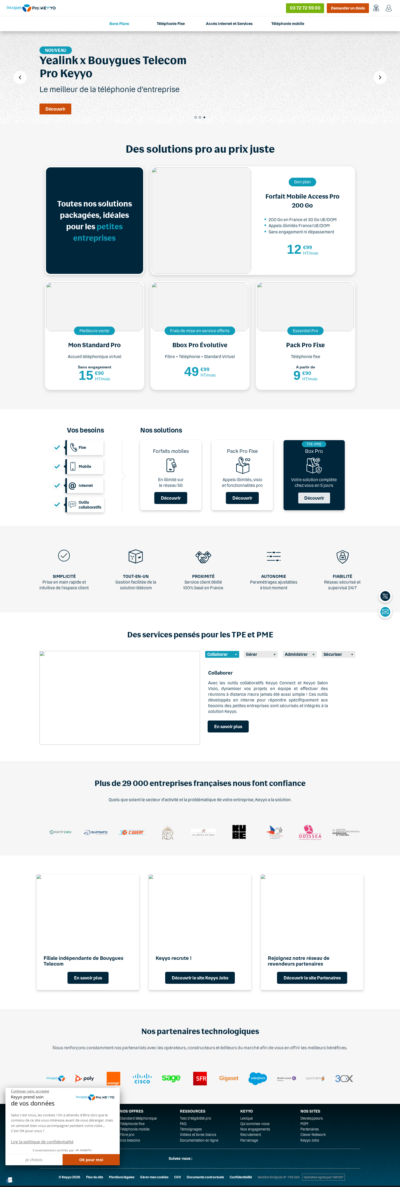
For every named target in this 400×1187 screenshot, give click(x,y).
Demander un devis (348, 8)
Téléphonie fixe (132, 1124)
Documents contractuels (205, 1177)
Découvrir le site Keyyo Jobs (200, 977)
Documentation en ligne (199, 1140)
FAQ (183, 1124)
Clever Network (313, 1134)
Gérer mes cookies (154, 1177)
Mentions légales (121, 1177)
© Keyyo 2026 (69, 1177)
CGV (177, 1177)
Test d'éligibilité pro (195, 1118)
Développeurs (311, 1118)
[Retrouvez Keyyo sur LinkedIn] (212, 1158)
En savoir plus (228, 726)
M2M (304, 1124)
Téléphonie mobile (134, 1129)
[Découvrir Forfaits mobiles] (170, 475)
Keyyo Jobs (309, 1140)
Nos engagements (255, 1129)
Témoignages (191, 1129)
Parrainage (249, 1140)
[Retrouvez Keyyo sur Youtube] (225, 1158)
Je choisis (34, 1159)
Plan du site (94, 1177)
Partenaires (309, 1129)
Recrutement (250, 1134)
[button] (9, 1180)
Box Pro (314, 451)
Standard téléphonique (138, 1118)
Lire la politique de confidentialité (42, 1141)
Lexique (246, 1118)
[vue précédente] (20, 77)
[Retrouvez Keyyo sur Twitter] (199, 1158)
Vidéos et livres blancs (198, 1134)
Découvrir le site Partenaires (312, 977)
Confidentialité (241, 1177)
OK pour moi (91, 1159)
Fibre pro (127, 1134)
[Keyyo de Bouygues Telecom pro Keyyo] (31, 8)
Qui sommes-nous (255, 1124)
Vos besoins (130, 1140)
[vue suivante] (380, 77)
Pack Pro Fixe (242, 451)
